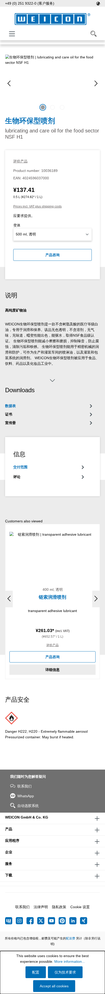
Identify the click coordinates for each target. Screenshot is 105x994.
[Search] (93, 34)
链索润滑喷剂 (52, 597)
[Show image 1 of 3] (43, 107)
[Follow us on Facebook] (32, 920)
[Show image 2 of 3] (52, 107)
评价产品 (20, 161)
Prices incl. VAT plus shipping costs (37, 206)
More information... (69, 961)
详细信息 (52, 670)
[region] (52, 83)
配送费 (70, 938)
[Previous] (9, 83)
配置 (35, 972)
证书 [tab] (8, 414)
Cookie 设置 (80, 907)
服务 (8, 864)
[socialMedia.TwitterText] (42, 920)
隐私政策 (59, 907)
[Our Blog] (10, 920)
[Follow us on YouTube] (53, 920)
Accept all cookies (54, 986)
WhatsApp (25, 796)
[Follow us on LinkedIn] (74, 920)
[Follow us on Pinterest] (64, 920)
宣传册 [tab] (10, 423)
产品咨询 (52, 255)
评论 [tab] (16, 477)
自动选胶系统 (28, 806)
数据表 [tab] (10, 406)
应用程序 (12, 840)
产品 (8, 829)
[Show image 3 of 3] (62, 107)
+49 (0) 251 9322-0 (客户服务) (29, 3)
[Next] (96, 83)
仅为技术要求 (65, 972)
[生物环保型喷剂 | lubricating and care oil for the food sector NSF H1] (52, 83)
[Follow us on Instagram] (21, 920)
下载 (8, 875)
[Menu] (12, 33)
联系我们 (24, 786)
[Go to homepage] (52, 19)
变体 (16, 225)
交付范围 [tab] (20, 467)
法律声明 (41, 907)
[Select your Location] (98, 3)
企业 (8, 852)
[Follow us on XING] (83, 920)
